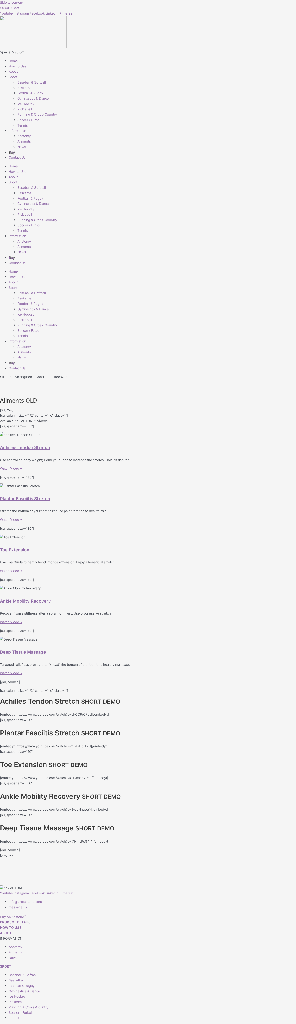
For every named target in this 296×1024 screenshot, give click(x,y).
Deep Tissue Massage (23, 652)
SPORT (5, 966)
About (13, 71)
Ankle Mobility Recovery (25, 601)
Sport (13, 77)
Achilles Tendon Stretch (25, 447)
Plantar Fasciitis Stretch (25, 498)
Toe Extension (14, 549)
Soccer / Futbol (29, 120)
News (21, 147)
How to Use (17, 66)
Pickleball (24, 109)
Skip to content (11, 2)
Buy (12, 152)
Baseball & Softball (31, 82)
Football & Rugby (30, 93)
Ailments (24, 141)
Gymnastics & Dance (33, 98)
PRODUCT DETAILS (15, 922)
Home (13, 61)
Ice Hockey (25, 104)
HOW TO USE (10, 927)
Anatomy (24, 136)
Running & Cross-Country (37, 114)
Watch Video (11, 468)
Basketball (25, 88)
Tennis (22, 125)
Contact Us (17, 157)
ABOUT (6, 933)
